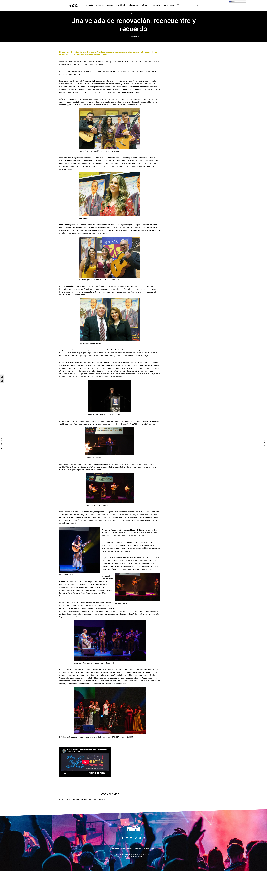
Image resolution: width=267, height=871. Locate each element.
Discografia (156, 5)
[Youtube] (127, 838)
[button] (178, 5)
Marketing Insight (137, 856)
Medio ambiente (133, 5)
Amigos (110, 5)
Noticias (133, 13)
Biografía (89, 5)
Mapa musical (169, 5)
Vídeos (144, 5)
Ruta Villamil (120, 5)
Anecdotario (100, 5)
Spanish (233, 1)
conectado (79, 799)
